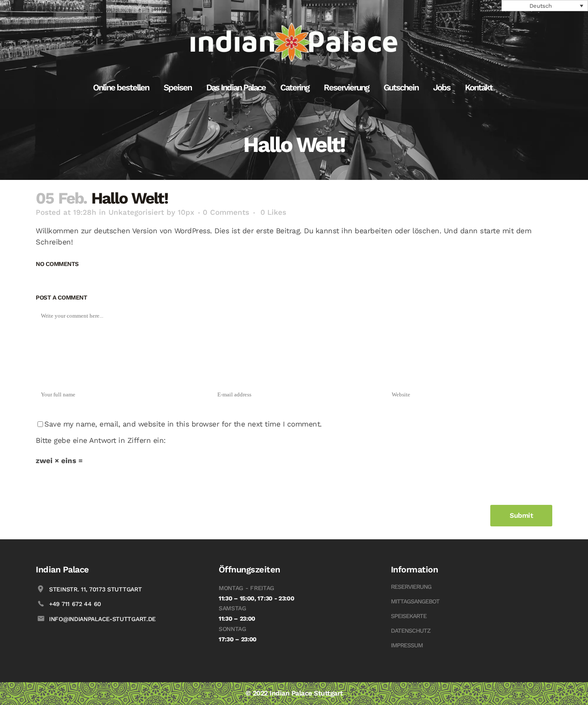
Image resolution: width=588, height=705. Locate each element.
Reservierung (411, 586)
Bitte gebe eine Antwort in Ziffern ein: (101, 440)
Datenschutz (410, 630)
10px (186, 212)
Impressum (407, 645)
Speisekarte (409, 615)
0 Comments (226, 212)
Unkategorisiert (136, 212)
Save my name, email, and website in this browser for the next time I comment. (183, 424)
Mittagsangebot (415, 601)
